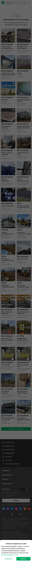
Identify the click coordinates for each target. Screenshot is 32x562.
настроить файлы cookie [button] (9, 555)
